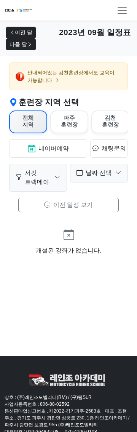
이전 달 (23, 32)
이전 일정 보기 (72, 205)
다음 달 (18, 44)
